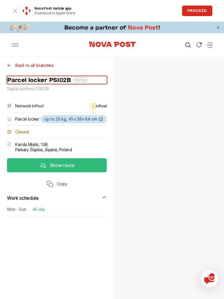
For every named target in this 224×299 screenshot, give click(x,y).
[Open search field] (187, 44)
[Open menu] (15, 45)
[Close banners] (218, 27)
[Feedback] (209, 278)
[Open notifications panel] (199, 45)
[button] (56, 184)
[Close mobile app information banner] (15, 10)
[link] (112, 27)
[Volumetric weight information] (101, 119)
